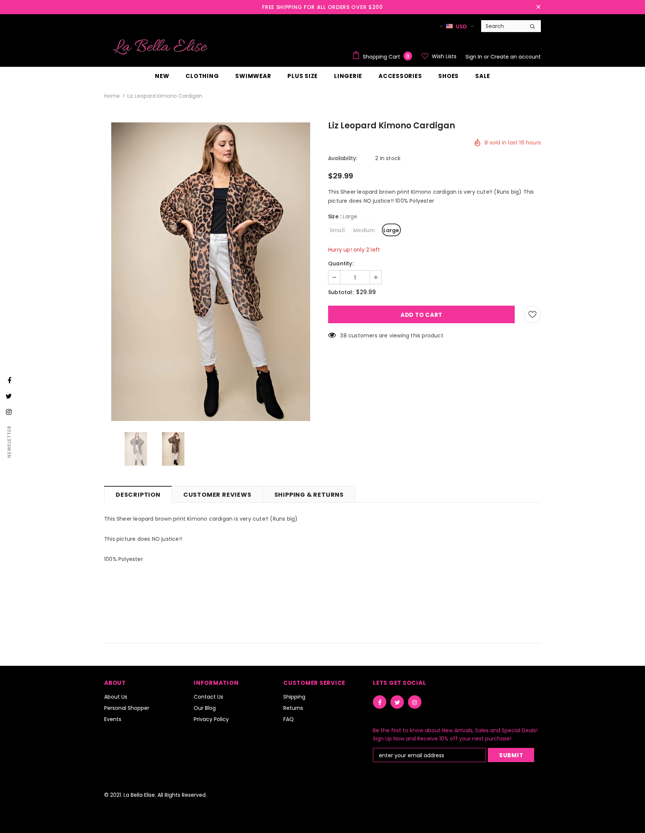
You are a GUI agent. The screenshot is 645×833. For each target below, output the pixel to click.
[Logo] (160, 46)
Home (112, 96)
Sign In (474, 56)
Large (391, 230)
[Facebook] (379, 702)
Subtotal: (340, 292)
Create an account (515, 56)
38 (343, 335)
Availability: (343, 158)
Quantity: (340, 263)
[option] (210, 271)
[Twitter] (397, 702)
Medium (364, 230)
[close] (538, 7)
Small (337, 230)
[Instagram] (414, 702)
